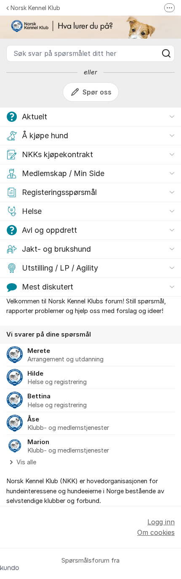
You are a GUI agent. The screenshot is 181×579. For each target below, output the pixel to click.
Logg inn (161, 522)
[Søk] (166, 53)
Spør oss (97, 92)
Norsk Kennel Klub (35, 7)
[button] (90, 117)
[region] (90, 396)
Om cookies (156, 532)
